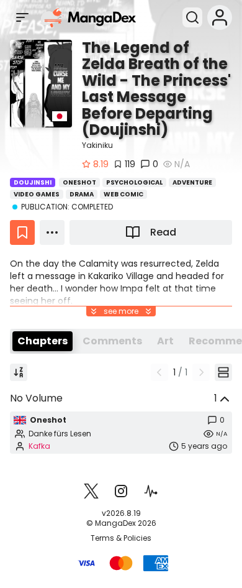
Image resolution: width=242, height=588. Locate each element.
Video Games (37, 194)
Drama (81, 194)
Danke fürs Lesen (60, 434)
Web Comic (123, 194)
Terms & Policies (121, 538)
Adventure (192, 182)
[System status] (150, 491)
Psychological (134, 182)
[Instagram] (121, 491)
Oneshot (79, 182)
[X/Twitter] (91, 491)
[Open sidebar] (22, 17)
